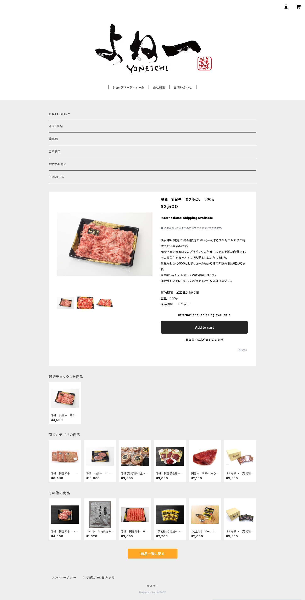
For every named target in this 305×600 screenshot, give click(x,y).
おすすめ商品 (58, 164)
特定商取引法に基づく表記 (98, 577)
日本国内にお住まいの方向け (204, 339)
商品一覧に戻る (152, 554)
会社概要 (159, 87)
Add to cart (204, 327)
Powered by (148, 592)
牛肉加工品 (56, 177)
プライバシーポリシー (64, 577)
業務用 (53, 139)
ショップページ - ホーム (128, 87)
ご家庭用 (55, 151)
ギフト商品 (56, 126)
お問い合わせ (183, 87)
